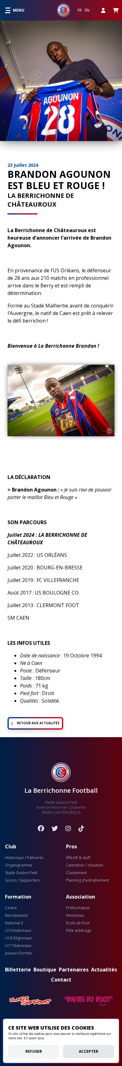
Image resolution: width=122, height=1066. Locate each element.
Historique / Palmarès (24, 857)
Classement (76, 872)
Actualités (104, 969)
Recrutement (16, 915)
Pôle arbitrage (78, 930)
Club (10, 846)
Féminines (75, 915)
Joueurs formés (18, 953)
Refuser (33, 1051)
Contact (61, 979)
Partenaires (74, 969)
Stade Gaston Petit (21, 872)
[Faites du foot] (88, 1001)
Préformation (78, 908)
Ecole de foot (77, 923)
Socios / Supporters (22, 880)
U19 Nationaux (18, 930)
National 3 (14, 923)
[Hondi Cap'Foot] (30, 1001)
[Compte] (103, 10)
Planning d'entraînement (87, 880)
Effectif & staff (78, 857)
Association (80, 896)
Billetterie (18, 969)
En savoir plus (34, 1038)
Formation (18, 896)
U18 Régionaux (18, 938)
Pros (71, 846)
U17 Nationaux (18, 945)
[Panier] (115, 10)
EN (87, 10)
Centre (11, 908)
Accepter (88, 1051)
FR (80, 10)
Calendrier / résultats (84, 865)
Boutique (44, 969)
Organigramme (18, 865)
